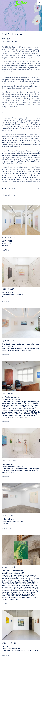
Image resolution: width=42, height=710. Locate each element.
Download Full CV (9, 195)
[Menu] (39, 2)
